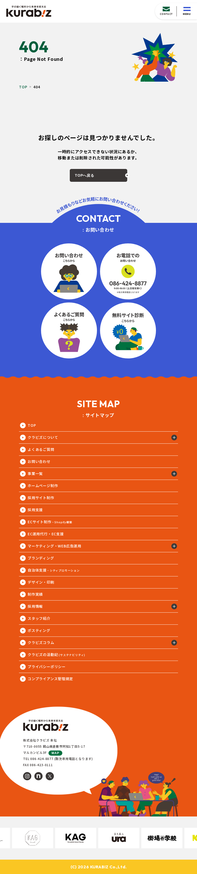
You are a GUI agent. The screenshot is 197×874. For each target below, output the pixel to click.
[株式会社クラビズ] (28, 11)
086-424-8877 (41, 758)
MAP (55, 753)
